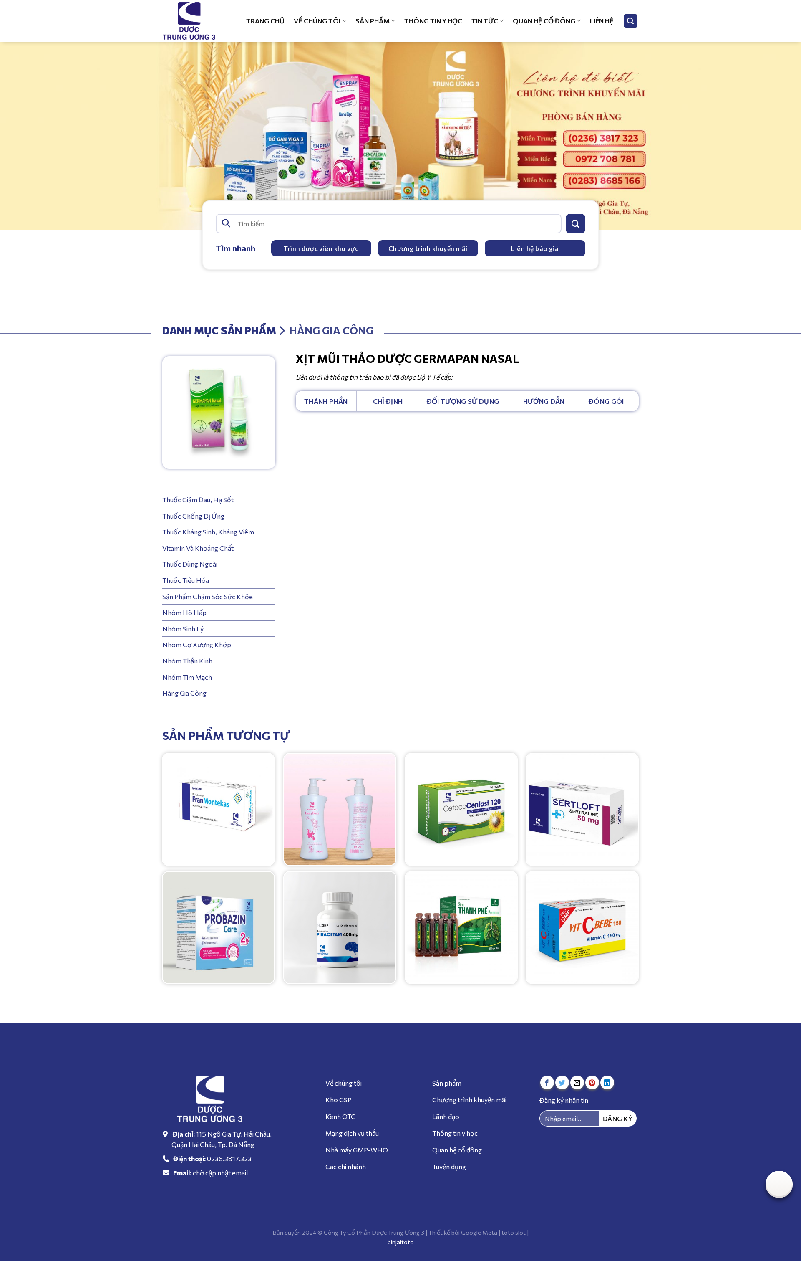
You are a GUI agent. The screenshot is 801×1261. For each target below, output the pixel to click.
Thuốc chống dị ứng (193, 515)
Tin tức (484, 21)
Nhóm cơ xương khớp (196, 644)
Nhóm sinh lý (183, 629)
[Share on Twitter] (562, 1082)
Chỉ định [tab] (388, 401)
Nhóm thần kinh (187, 661)
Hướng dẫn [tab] (544, 401)
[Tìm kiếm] (631, 21)
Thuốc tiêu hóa (185, 580)
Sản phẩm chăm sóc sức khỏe (207, 596)
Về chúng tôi (317, 21)
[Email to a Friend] (577, 1082)
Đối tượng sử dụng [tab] (463, 401)
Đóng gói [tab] (606, 401)
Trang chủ (265, 21)
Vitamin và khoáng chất (198, 548)
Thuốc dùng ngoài (189, 564)
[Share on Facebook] (547, 1082)
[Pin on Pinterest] (592, 1082)
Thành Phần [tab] (326, 401)
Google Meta (479, 1232)
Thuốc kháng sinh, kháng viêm (208, 532)
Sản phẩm (372, 21)
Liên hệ (602, 21)
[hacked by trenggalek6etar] (194, 21)
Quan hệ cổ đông (544, 21)
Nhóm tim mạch (187, 677)
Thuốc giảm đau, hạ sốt (198, 500)
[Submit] (575, 223)
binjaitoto (401, 1242)
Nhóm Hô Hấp (184, 612)
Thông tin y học (433, 21)
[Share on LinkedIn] (607, 1082)
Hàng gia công (184, 693)
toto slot (513, 1232)
